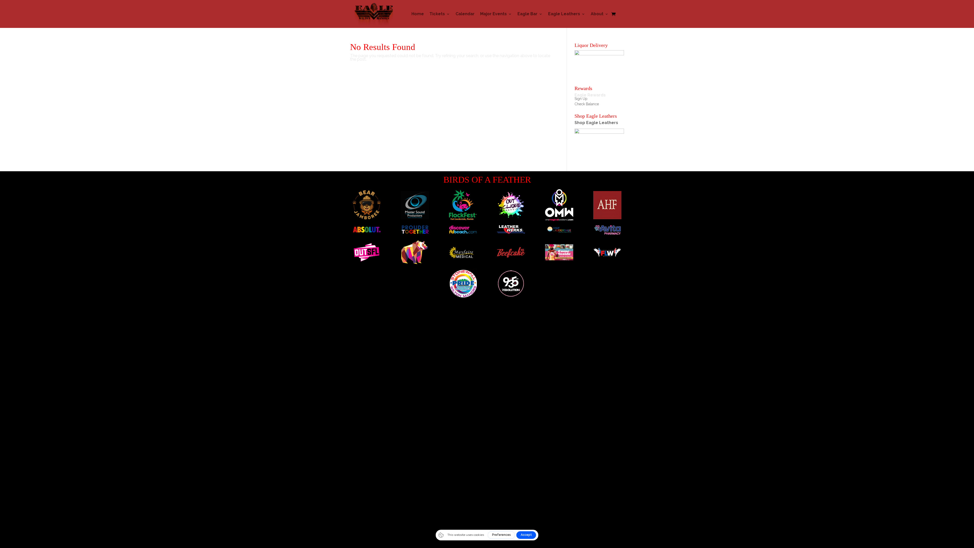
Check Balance (587, 104)
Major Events (493, 13)
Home (417, 13)
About (597, 13)
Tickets (437, 13)
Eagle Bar (527, 13)
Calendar (465, 13)
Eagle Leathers (564, 13)
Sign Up (581, 99)
